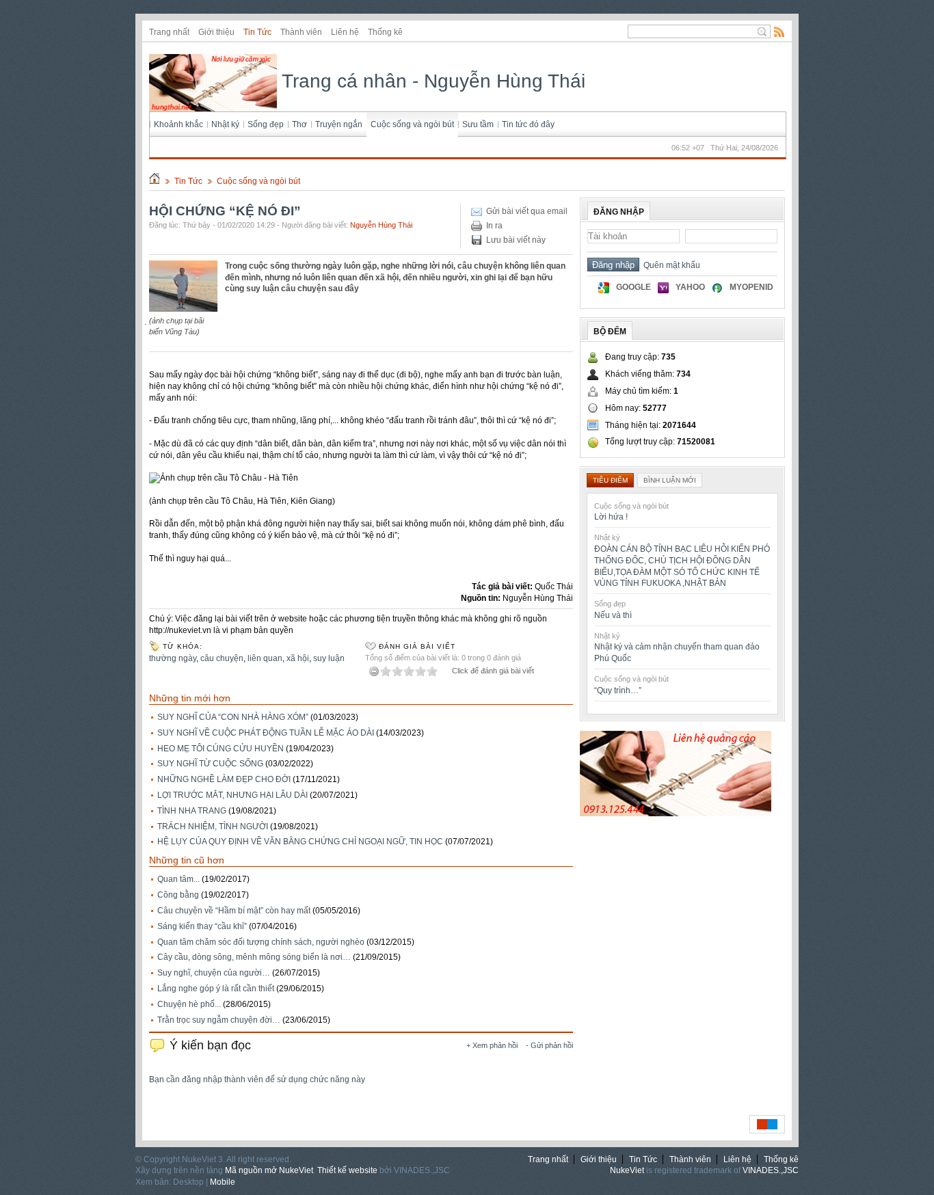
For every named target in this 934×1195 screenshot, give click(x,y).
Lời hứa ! (611, 517)
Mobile (222, 1182)
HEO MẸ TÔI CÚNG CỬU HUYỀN (220, 748)
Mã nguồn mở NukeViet (269, 1170)
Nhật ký (225, 124)
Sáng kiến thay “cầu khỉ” (202, 926)
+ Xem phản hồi (492, 1045)
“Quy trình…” (617, 690)
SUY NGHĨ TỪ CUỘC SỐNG (210, 763)
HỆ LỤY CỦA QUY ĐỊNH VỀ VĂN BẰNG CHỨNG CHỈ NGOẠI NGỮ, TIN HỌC (300, 841)
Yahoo (690, 287)
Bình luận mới (669, 480)
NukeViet (627, 1170)
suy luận (329, 658)
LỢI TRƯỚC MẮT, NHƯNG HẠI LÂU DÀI (232, 795)
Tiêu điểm (610, 480)
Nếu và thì (613, 615)
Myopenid (751, 287)
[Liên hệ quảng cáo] (675, 813)
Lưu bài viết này (516, 240)
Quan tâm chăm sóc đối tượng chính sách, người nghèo (260, 942)
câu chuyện (221, 658)
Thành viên (301, 32)
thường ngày (172, 658)
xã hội (297, 658)
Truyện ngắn (338, 124)
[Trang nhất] (154, 181)
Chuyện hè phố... (189, 1004)
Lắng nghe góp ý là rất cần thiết (215, 988)
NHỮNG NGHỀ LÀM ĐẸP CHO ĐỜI (224, 779)
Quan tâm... (178, 879)
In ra (494, 225)
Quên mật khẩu (669, 265)
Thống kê (385, 32)
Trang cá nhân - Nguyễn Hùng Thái (431, 81)
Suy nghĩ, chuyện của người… (213, 973)
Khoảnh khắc (178, 124)
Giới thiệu (216, 32)
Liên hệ (345, 32)
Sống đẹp (266, 124)
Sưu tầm (478, 124)
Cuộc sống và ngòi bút (412, 124)
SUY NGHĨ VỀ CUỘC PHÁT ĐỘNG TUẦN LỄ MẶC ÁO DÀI (265, 733)
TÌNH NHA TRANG (191, 811)
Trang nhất (169, 32)
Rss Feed (779, 31)
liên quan (265, 658)
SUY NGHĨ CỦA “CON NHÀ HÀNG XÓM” (232, 717)
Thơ (299, 124)
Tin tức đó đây (528, 124)
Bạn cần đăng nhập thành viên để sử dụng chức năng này (257, 1079)
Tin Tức (257, 32)
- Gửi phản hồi (549, 1045)
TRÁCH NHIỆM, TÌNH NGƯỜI (212, 826)
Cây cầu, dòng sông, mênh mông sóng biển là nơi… (254, 957)
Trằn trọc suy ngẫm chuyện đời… (218, 1020)
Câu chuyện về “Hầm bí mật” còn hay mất (233, 910)
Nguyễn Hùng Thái (381, 225)
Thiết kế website (347, 1170)
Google (633, 287)
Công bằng (178, 895)
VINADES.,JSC (771, 1170)
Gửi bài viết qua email (527, 211)
